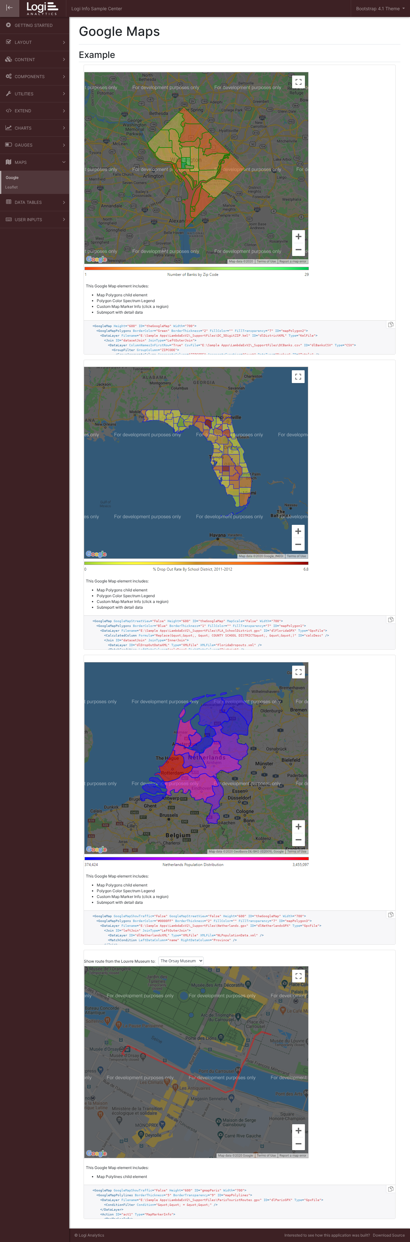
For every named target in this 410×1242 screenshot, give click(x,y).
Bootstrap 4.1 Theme (378, 8)
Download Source (389, 1235)
